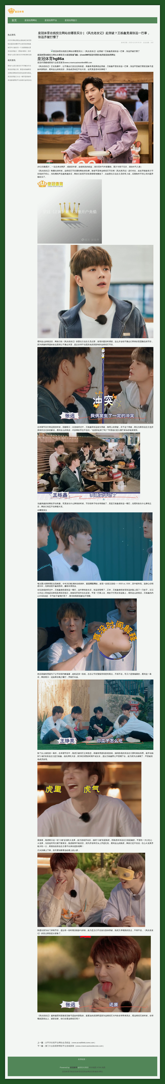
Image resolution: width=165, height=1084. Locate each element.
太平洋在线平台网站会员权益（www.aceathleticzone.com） (70, 1042)
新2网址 (99, 1072)
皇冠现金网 (84, 1072)
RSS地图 (92, 1067)
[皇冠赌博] (16, 13)
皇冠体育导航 (67, 1072)
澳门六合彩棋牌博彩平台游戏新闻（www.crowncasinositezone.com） (75, 1046)
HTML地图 (101, 1067)
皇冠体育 (76, 1072)
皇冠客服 (92, 1072)
